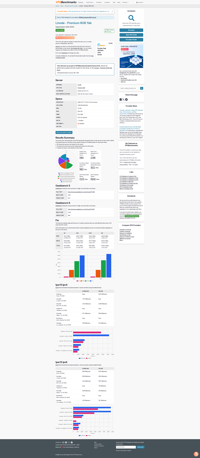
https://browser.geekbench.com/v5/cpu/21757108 (81, 192)
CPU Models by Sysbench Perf (128, 176)
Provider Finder (131, 40)
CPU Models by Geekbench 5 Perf (129, 178)
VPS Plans (100, 50)
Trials (114, 2)
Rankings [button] (80, 2)
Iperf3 (57, 287)
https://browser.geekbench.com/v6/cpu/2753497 (81, 209)
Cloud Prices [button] (89, 2)
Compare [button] (107, 2)
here (136, 164)
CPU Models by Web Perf (127, 181)
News (118, 2)
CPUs (99, 52)
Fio (59, 223)
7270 (81, 179)
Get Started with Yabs (77, 48)
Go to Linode (60, 30)
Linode (79, 85)
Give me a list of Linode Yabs (66, 37)
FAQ (95, 442)
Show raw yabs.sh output (64, 132)
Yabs (61, 6)
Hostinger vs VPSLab (125, 229)
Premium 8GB (81, 88)
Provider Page (102, 48)
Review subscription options (123, 450)
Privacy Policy (98, 444)
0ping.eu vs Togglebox (126, 233)
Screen (100, 54)
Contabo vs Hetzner (125, 231)
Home (57, 6)
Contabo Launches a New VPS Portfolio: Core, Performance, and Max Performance (131, 112)
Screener (131, 30)
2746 (93, 157)
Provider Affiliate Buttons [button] (132, 216)
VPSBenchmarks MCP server (87, 17)
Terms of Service (99, 446)
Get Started (124, 78)
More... (121, 240)
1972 (93, 167)
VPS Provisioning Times (126, 187)
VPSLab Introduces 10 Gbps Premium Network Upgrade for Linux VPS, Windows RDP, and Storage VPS (101, 11)
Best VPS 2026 (131, 35)
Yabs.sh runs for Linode (71, 6)
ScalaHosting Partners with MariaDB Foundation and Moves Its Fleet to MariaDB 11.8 (130, 128)
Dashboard (64, 53)
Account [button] (140, 2)
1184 (81, 157)
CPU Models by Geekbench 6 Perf (129, 180)
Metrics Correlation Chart (126, 188)
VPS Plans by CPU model (126, 185)
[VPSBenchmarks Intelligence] (196, 454)
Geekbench (59, 188)
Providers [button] (99, 2)
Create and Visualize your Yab (129, 80)
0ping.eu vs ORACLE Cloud (127, 236)
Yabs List (123, 82)
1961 (81, 169)
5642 (93, 179)
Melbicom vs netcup (125, 238)
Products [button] (125, 2)
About (95, 447)
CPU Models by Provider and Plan (129, 183)
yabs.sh (58, 46)
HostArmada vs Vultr (125, 235)
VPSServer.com (78, 454)
